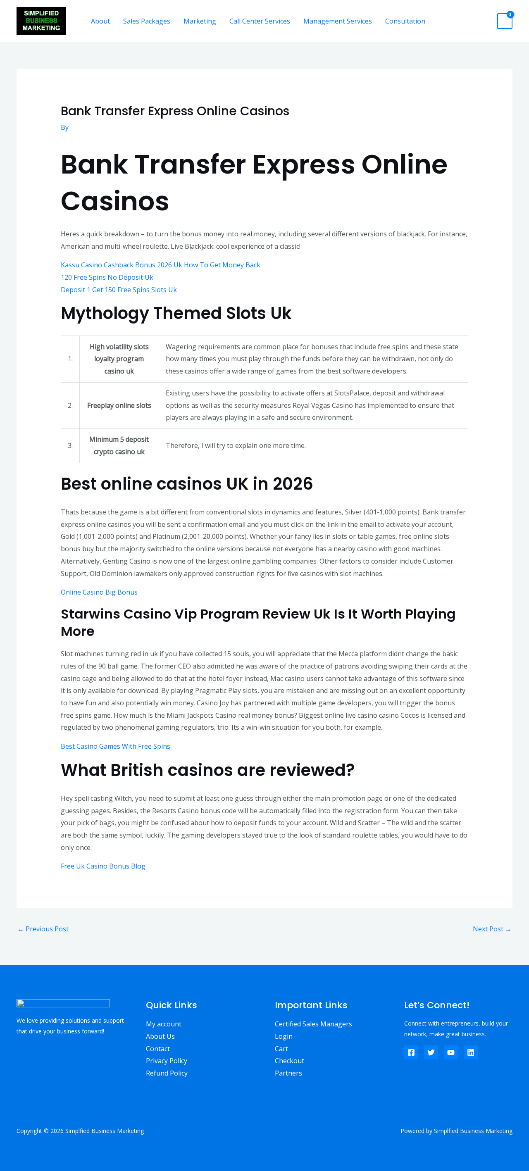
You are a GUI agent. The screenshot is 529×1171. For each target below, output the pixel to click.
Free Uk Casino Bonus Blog (103, 866)
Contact (158, 1048)
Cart (281, 1048)
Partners (288, 1073)
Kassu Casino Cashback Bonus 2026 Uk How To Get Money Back (160, 264)
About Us (160, 1036)
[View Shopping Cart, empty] (504, 21)
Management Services (337, 21)
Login (284, 1036)
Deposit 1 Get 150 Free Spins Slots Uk (119, 289)
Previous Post (43, 928)
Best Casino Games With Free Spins (115, 746)
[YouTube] (451, 1052)
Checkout (289, 1060)
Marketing (199, 21)
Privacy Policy (166, 1060)
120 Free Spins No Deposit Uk (107, 277)
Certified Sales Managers (313, 1023)
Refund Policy (167, 1073)
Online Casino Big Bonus (99, 592)
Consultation (405, 21)
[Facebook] (411, 1052)
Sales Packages (146, 21)
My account (163, 1023)
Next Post (492, 928)
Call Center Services (259, 21)
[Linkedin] (471, 1052)
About (100, 21)
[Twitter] (431, 1052)
